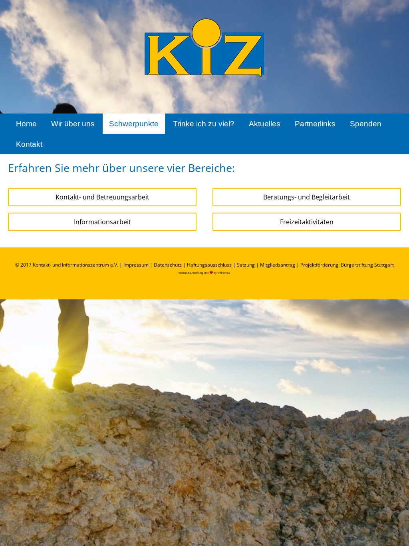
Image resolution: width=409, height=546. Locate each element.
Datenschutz (168, 264)
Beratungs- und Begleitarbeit (306, 197)
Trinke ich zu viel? (203, 124)
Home (26, 124)
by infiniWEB (222, 273)
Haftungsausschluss (209, 264)
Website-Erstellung (191, 273)
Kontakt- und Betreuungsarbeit (102, 197)
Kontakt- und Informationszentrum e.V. (75, 264)
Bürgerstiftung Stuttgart (367, 264)
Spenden (365, 124)
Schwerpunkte (134, 124)
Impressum (136, 264)
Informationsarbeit (102, 221)
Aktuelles (264, 124)
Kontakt (29, 144)
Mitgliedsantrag (277, 264)
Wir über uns (73, 124)
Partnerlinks (315, 124)
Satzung (246, 264)
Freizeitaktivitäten (307, 221)
